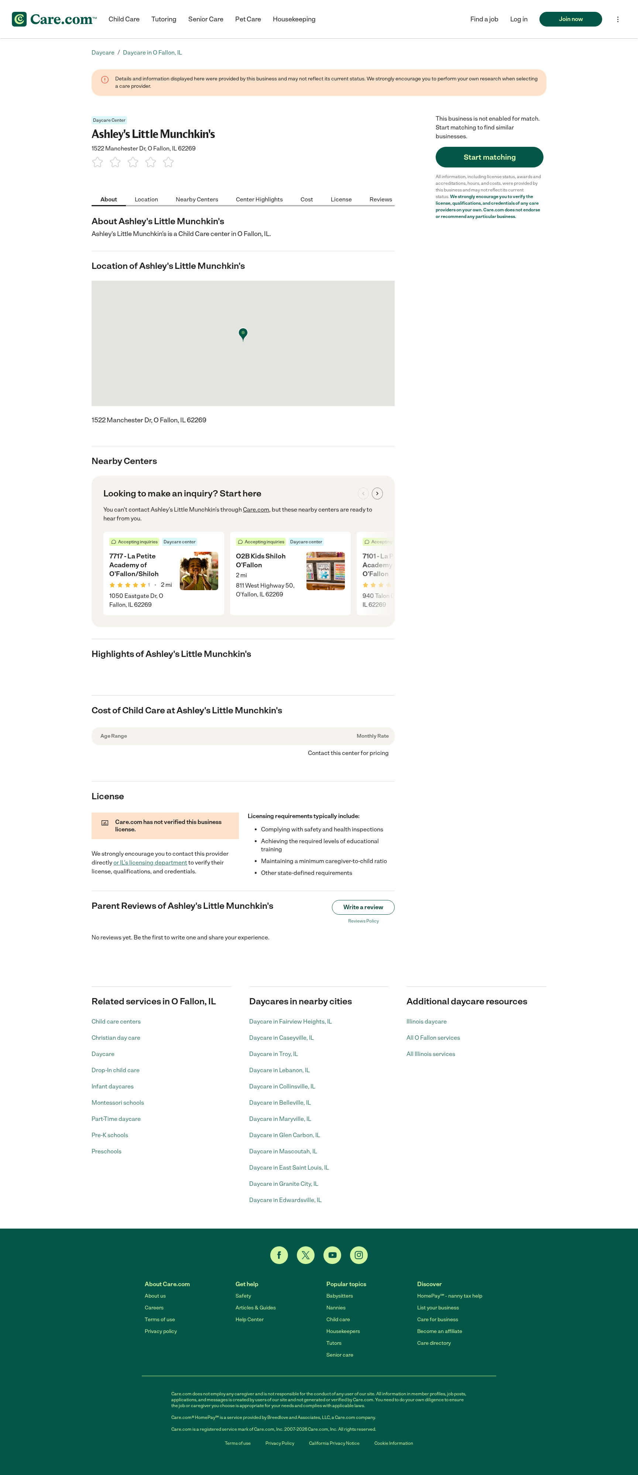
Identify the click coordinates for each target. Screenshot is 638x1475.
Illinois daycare (427, 1021)
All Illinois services (431, 1053)
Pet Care (248, 19)
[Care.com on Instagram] (359, 1255)
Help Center (250, 1319)
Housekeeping (294, 19)
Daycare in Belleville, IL (280, 1102)
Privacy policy (161, 1331)
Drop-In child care (116, 1070)
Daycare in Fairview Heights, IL (290, 1021)
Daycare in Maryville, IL (280, 1118)
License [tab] (341, 198)
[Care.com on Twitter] (306, 1255)
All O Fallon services (433, 1037)
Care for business (437, 1319)
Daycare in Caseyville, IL (281, 1037)
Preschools (106, 1151)
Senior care (339, 1355)
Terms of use (160, 1319)
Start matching (490, 157)
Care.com (256, 509)
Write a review (363, 907)
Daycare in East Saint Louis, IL (289, 1167)
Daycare (103, 1053)
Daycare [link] (103, 52)
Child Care (124, 19)
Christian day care (116, 1037)
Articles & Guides (256, 1308)
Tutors (334, 1343)
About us (155, 1296)
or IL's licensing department (150, 862)
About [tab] (108, 198)
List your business (438, 1308)
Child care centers (116, 1021)
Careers (154, 1308)
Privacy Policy (279, 1443)
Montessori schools (118, 1102)
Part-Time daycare (116, 1118)
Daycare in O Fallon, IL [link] (152, 52)
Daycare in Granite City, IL (283, 1183)
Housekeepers (343, 1331)
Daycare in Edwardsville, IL (285, 1200)
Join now (571, 18)
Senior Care (205, 19)
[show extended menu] (618, 19)
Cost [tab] (307, 198)
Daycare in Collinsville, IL (282, 1086)
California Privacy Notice (334, 1443)
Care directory (434, 1343)
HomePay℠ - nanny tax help (449, 1296)
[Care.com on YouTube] (332, 1255)
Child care (338, 1319)
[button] (519, 19)
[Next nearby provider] (377, 493)
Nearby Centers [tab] (197, 198)
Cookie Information (393, 1443)
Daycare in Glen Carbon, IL (284, 1135)
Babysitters (339, 1296)
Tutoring (163, 19)
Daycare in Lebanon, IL (279, 1070)
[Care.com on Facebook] (279, 1255)
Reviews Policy (363, 921)
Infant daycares (113, 1086)
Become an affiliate (439, 1331)
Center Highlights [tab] (259, 198)
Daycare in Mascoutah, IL (283, 1151)
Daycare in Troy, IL (273, 1053)
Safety (243, 1296)
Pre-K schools (110, 1135)
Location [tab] (146, 198)
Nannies (336, 1308)
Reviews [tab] (381, 198)
